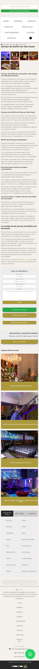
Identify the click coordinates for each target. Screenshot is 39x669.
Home (5, 44)
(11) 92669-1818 (20, 653)
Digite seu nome (19, 274)
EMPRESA (18, 21)
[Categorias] (30, 38)
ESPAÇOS (32, 21)
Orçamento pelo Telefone (19, 315)
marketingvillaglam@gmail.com (20, 649)
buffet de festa (25, 259)
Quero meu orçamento (19, 341)
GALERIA (30, 32)
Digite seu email (19, 279)
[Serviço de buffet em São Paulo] (5, 56)
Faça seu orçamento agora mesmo (19, 6)
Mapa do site (19, 640)
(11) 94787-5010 (20, 656)
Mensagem (19, 289)
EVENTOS (8, 27)
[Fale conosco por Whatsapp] (30, 654)
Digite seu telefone (19, 284)
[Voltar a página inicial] (27, 26)
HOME (6, 21)
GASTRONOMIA (12, 32)
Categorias (12, 44)
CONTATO (11, 38)
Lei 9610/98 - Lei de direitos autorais (27, 584)
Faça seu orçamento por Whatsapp (20, 10)
